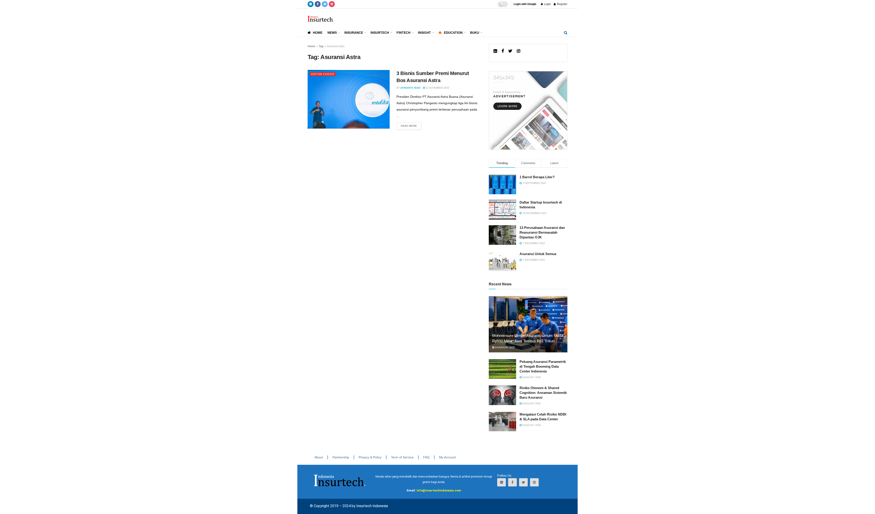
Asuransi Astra (336, 46)
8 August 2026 (531, 377)
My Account (447, 457)
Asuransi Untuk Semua (538, 254)
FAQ (426, 457)
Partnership (340, 457)
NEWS (332, 32)
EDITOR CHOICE (322, 74)
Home (311, 46)
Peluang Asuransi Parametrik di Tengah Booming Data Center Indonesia (543, 366)
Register (561, 4)
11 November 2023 (437, 87)
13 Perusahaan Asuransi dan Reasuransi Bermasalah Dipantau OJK (542, 232)
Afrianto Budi (410, 87)
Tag (321, 46)
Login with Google (525, 4)
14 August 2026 (504, 347)
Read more (409, 125)
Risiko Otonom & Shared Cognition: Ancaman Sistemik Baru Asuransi (543, 392)
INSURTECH (380, 32)
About (318, 457)
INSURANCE (353, 32)
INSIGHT (424, 32)
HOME (317, 32)
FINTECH (403, 32)
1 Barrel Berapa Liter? (537, 177)
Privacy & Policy (370, 457)
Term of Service (402, 457)
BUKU (474, 32)
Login (547, 4)
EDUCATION (453, 32)
